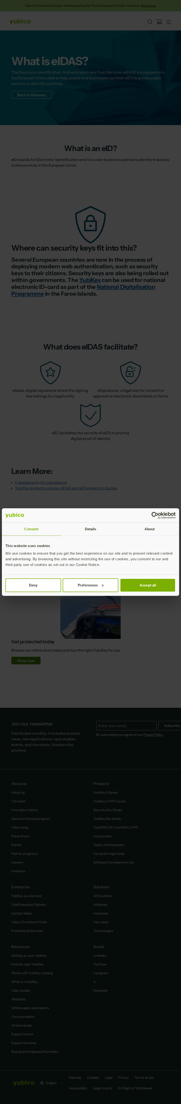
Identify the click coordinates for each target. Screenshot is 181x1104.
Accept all (148, 585)
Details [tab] (90, 529)
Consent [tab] (31, 529)
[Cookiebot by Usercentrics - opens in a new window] (155, 515)
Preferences (88, 585)
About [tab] (149, 529)
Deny (33, 585)
